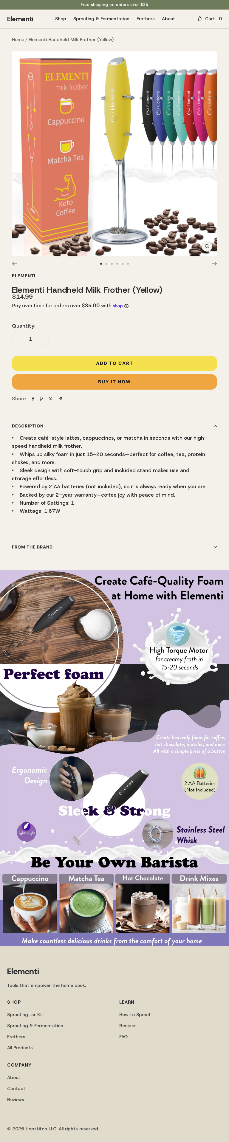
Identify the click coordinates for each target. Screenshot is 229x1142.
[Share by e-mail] (60, 399)
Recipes (128, 1026)
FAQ (123, 1037)
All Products (20, 1048)
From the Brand (32, 546)
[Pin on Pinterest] (41, 399)
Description (28, 425)
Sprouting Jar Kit (25, 1015)
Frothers (146, 19)
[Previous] (14, 264)
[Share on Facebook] (33, 399)
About (168, 19)
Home (18, 40)
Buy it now (114, 382)
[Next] (214, 264)
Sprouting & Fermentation (101, 19)
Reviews (15, 1100)
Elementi (20, 19)
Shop (60, 19)
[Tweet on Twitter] (50, 399)
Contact (16, 1089)
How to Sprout (135, 1015)
